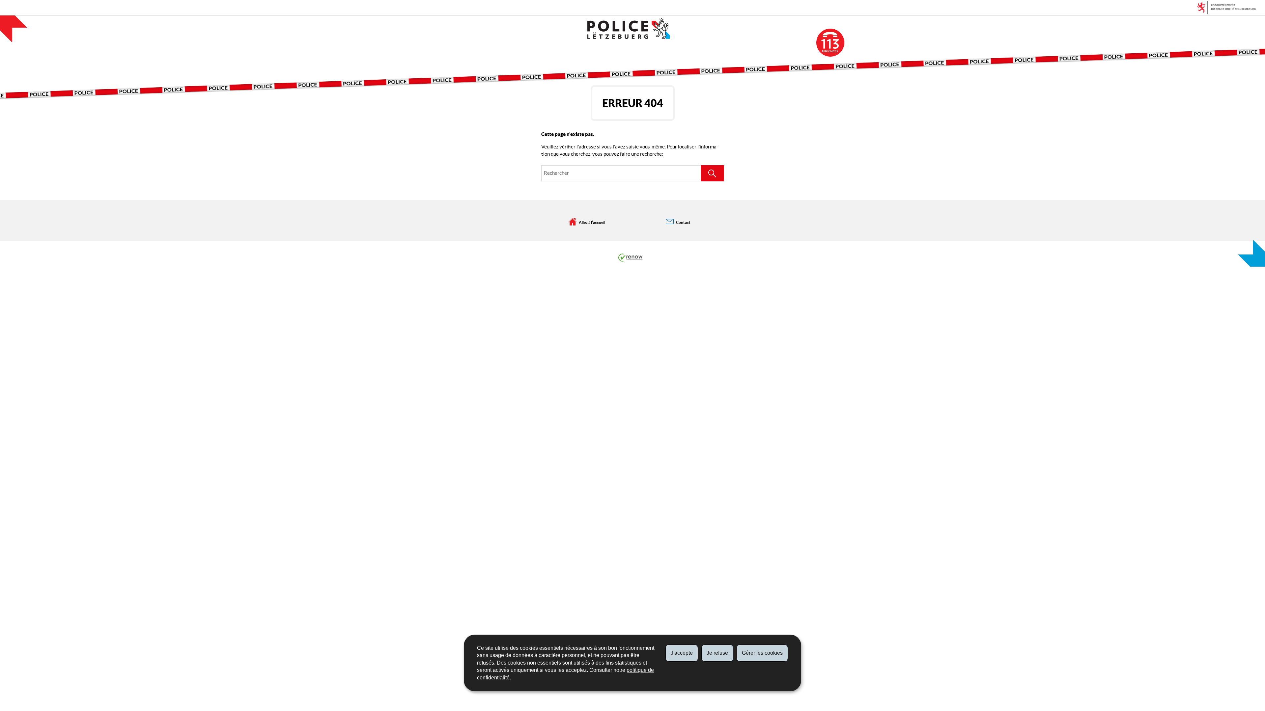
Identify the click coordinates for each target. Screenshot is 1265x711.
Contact (682, 222)
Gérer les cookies (762, 653)
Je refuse (717, 653)
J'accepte (682, 653)
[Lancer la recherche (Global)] (712, 173)
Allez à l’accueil (591, 222)
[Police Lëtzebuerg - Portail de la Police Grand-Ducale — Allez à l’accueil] (632, 28)
